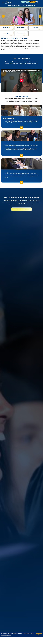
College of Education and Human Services (21, 6)
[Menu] (39, 1)
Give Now (33, 1)
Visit (27, 1)
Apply (23, 1)
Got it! (39, 634)
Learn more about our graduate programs (21, 209)
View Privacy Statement (6, 635)
